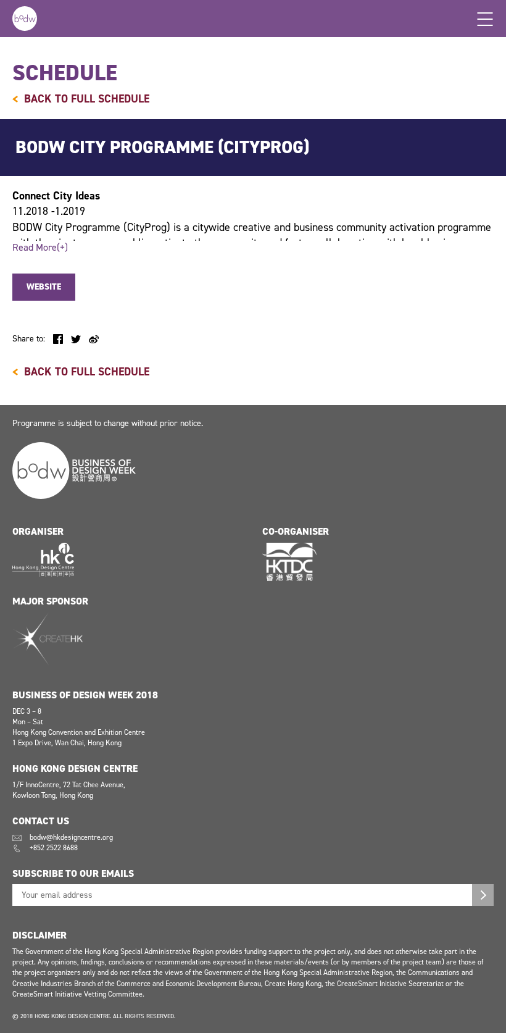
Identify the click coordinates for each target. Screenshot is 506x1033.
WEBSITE (44, 287)
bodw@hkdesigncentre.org (71, 837)
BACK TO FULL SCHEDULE (86, 98)
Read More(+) (40, 247)
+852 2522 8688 (54, 848)
